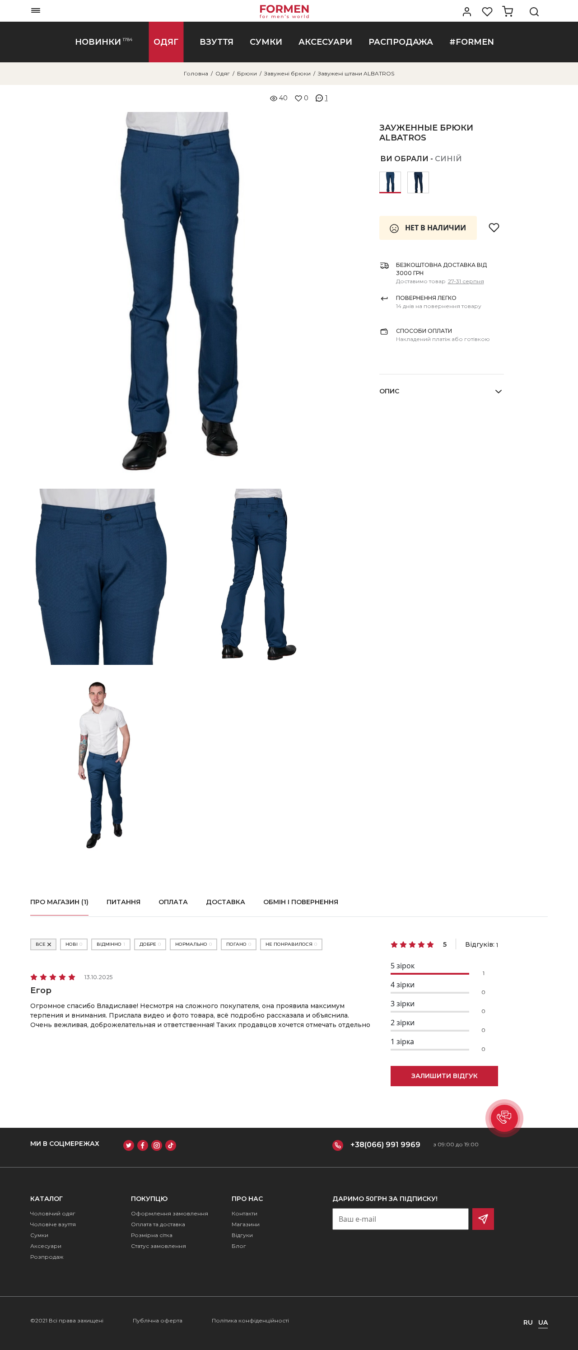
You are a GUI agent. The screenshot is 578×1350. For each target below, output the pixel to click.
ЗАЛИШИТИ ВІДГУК (444, 1076)
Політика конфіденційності (250, 1320)
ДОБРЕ (150, 944)
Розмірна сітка (151, 1235)
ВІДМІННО (111, 944)
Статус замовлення (158, 1246)
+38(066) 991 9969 (385, 1144)
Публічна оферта (157, 1320)
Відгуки (242, 1235)
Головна (196, 73)
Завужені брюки (287, 73)
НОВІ (73, 944)
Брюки (247, 73)
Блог (239, 1246)
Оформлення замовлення (169, 1213)
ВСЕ (41, 944)
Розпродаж (46, 1256)
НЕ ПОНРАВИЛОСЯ (291, 944)
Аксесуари (45, 1246)
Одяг (222, 73)
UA (543, 1322)
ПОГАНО (238, 944)
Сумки (39, 1235)
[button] (504, 1118)
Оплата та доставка (158, 1224)
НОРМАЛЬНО (193, 944)
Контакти (244, 1213)
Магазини (246, 1224)
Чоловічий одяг (52, 1213)
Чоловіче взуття (53, 1224)
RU (528, 1322)
